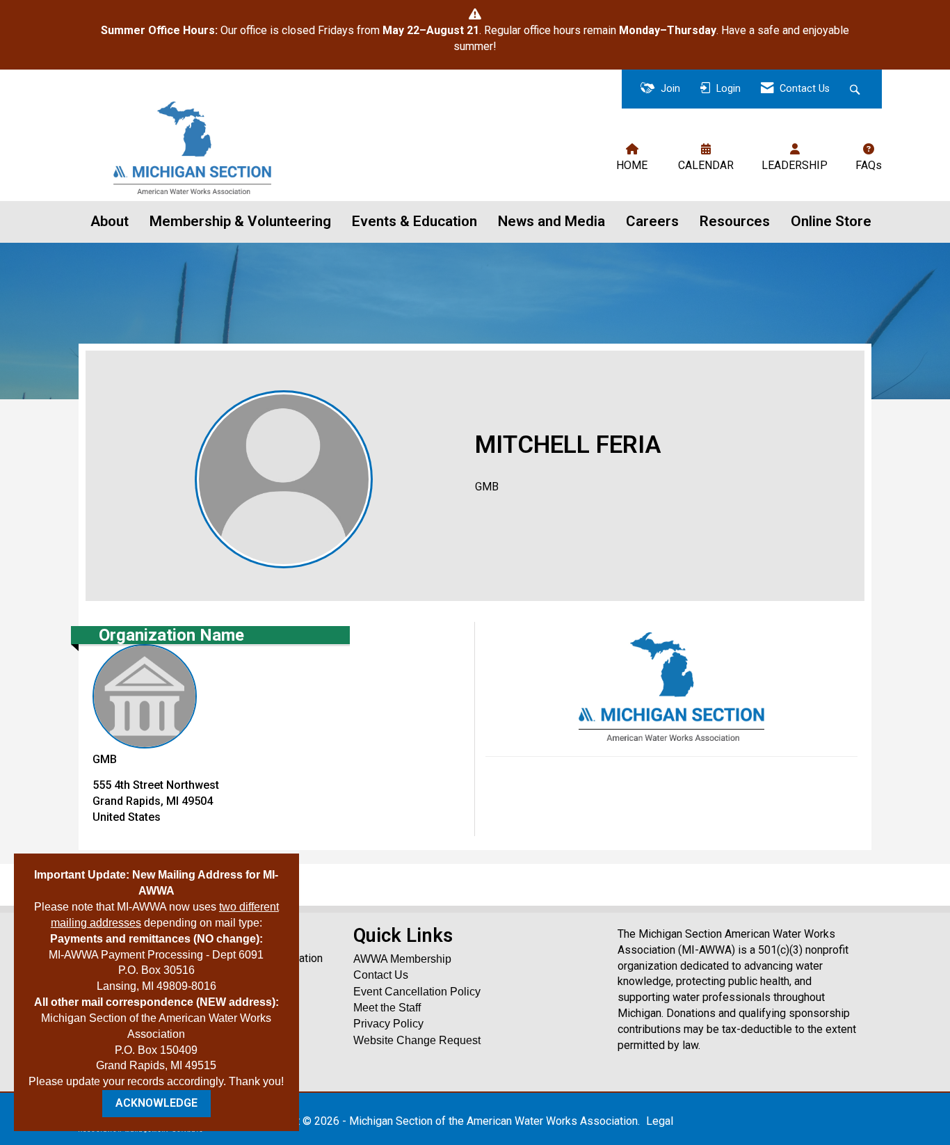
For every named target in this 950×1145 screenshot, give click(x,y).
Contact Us (380, 975)
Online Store (831, 221)
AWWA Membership (402, 959)
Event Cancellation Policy (417, 992)
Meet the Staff (387, 1008)
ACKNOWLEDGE (156, 1103)
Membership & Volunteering (240, 221)
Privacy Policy (388, 1024)
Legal (659, 1121)
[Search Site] (856, 89)
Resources (735, 221)
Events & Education (414, 221)
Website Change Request (417, 1040)
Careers (652, 221)
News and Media (551, 221)
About (109, 221)
